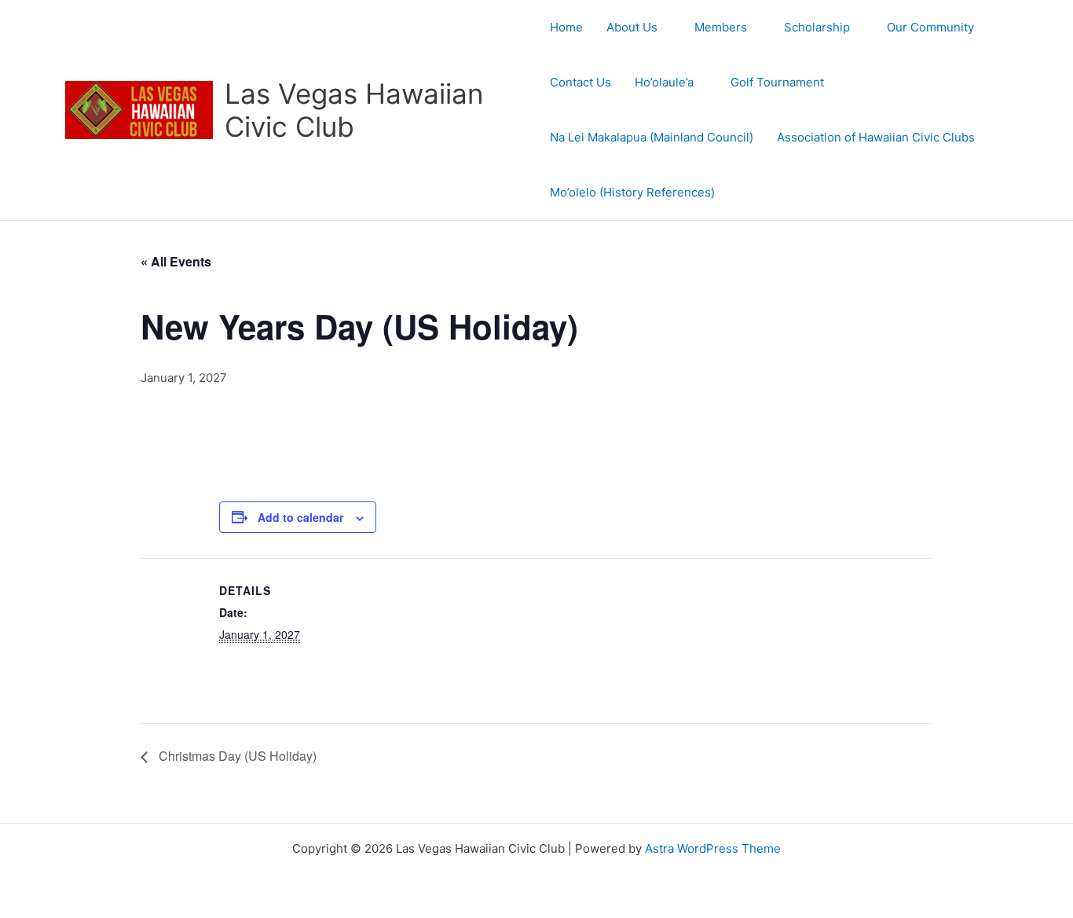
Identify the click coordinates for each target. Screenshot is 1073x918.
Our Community (930, 27)
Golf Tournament (777, 82)
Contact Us (580, 82)
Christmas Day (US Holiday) (236, 756)
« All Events (176, 261)
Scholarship (817, 27)
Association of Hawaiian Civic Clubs (876, 137)
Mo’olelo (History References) (632, 192)
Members (720, 27)
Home (566, 27)
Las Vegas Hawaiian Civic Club (354, 110)
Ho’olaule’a (664, 82)
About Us (631, 27)
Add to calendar (300, 517)
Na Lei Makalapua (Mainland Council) (651, 137)
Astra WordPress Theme (713, 848)
